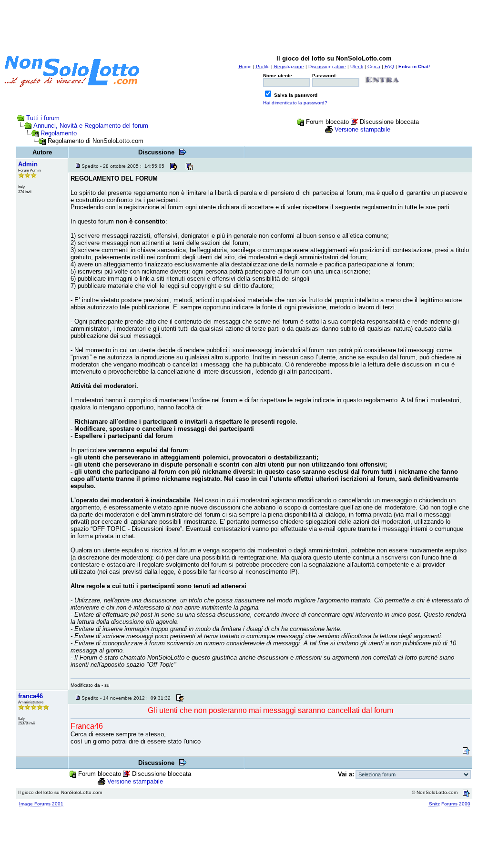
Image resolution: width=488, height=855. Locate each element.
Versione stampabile (362, 129)
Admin (28, 164)
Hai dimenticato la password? (295, 102)
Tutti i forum (43, 118)
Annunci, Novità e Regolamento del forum (90, 125)
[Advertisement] (244, 25)
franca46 (30, 696)
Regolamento (59, 133)
